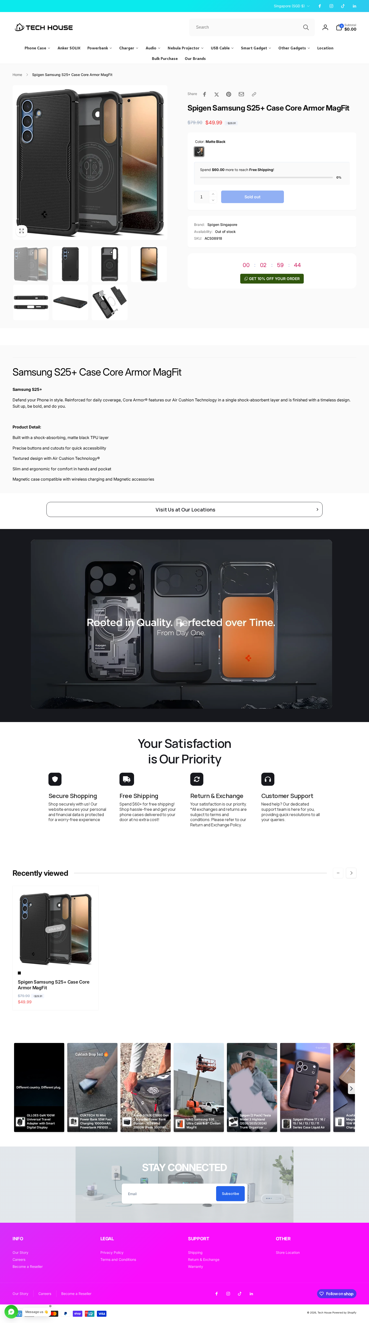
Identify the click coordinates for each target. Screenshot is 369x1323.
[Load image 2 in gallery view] (70, 264)
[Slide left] (338, 873)
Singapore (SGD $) (289, 6)
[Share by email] (241, 94)
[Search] (306, 27)
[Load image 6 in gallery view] (70, 302)
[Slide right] (351, 873)
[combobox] (252, 27)
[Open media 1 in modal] (90, 162)
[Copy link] (254, 94)
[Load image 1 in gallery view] (31, 264)
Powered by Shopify (344, 1312)
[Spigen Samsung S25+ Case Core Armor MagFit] (55, 957)
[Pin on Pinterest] (228, 94)
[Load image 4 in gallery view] (149, 264)
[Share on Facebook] (204, 94)
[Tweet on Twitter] (216, 94)
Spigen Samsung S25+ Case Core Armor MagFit (53, 984)
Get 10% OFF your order (274, 278)
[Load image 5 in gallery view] (31, 302)
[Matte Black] (199, 151)
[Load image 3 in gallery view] (110, 264)
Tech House (325, 1312)
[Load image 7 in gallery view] (110, 302)
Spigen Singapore (222, 224)
